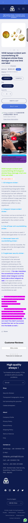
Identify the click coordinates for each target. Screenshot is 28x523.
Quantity (4, 90)
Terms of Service (8, 434)
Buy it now (14, 106)
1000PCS (18, 78)
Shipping (3, 71)
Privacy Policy (7, 421)
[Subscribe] (23, 382)
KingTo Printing (13, 510)
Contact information (15, 518)
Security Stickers (8, 393)
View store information (10, 119)
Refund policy (12, 512)
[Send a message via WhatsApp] (25, 520)
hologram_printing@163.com (13, 456)
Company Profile (8, 417)
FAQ (4, 438)
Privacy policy (21, 512)
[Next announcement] (25, 2)
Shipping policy (20, 515)
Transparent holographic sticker (13, 397)
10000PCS (7, 78)
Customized (8, 86)
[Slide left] (10, 50)
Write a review (14, 348)
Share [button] (6, 331)
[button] (4, 9)
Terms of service (10, 515)
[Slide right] (17, 50)
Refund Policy (7, 425)
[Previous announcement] (3, 2)
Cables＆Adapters (9, 405)
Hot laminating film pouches (12, 401)
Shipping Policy (8, 429)
